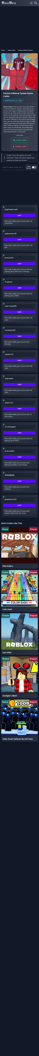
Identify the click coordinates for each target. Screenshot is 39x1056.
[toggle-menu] (31, 3)
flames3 (8, 282)
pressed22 (9, 451)
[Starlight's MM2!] (19, 677)
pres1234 (9, 258)
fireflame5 (10, 427)
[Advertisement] (19, 26)
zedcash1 (9, 379)
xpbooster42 (11, 234)
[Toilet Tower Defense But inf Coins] (19, 721)
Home (3, 50)
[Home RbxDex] (10, 3)
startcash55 (11, 306)
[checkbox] (34, 167)
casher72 (9, 354)
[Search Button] (35, 3)
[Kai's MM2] (19, 634)
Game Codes (11, 50)
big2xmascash (11, 209)
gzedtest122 (11, 499)
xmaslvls (9, 403)
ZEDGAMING (9, 475)
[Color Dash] (19, 591)
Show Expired (28, 167)
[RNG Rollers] (19, 548)
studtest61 (10, 330)
